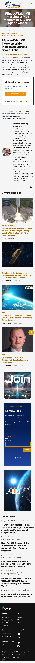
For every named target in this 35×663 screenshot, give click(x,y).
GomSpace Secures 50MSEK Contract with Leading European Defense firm (15, 360)
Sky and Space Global (9, 118)
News (12, 31)
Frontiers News (20, 590)
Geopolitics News (7, 225)
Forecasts (5, 31)
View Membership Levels (15, 94)
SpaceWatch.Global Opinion (15, 35)
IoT (17, 111)
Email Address (10, 441)
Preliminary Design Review (19, 114)
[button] (3, 660)
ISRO (20, 111)
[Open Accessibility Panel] (31, 332)
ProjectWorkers (20, 654)
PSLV (29, 114)
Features (5, 573)
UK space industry (22, 118)
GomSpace (12, 111)
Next (27, 450)
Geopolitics (12, 573)
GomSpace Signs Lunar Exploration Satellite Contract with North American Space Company (17, 317)
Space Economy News (14, 539)
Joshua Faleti (7, 280)
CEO (7, 111)
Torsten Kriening (8, 238)
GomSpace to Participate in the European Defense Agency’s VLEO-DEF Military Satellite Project (16, 275)
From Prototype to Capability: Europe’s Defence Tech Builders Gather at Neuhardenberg (16, 564)
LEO (24, 111)
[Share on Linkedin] (31, 187)
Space (17, 31)
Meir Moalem (6, 114)
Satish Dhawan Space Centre (11, 116)
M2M (27, 111)
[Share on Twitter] (26, 187)
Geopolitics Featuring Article (23, 573)
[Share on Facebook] (21, 187)
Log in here (23, 101)
